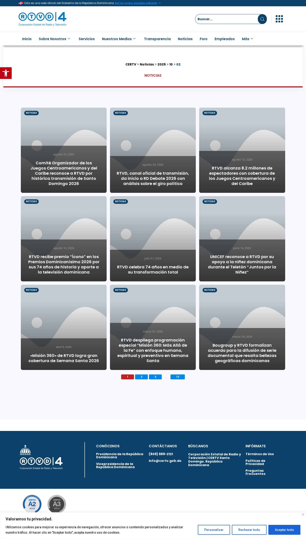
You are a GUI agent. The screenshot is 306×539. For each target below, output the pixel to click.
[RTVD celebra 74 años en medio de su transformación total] (153, 238)
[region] (153, 525)
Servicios (87, 39)
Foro (203, 39)
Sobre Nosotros (52, 39)
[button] (6, 73)
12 (177, 376)
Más (245, 39)
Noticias (185, 39)
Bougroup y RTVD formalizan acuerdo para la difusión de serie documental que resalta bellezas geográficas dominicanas (242, 352)
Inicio (27, 39)
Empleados (225, 39)
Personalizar (214, 530)
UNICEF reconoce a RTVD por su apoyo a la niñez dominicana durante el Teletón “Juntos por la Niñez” (242, 264)
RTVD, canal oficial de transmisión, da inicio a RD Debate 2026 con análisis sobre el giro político (153, 178)
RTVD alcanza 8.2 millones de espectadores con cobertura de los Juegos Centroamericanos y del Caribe (242, 175)
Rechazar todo (249, 530)
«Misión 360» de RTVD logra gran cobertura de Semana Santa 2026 (63, 358)
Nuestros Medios (117, 39)
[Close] (303, 514)
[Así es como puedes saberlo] (159, 3)
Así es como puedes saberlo (136, 3)
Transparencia (157, 39)
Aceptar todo (284, 530)
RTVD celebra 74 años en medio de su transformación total (153, 269)
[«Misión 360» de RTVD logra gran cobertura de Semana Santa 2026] (64, 327)
